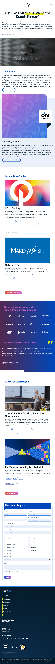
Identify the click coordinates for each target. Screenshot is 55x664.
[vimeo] (23, 638)
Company (9, 523)
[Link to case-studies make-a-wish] (33, 316)
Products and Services (10, 220)
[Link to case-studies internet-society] (33, 324)
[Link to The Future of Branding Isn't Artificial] (27, 452)
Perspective (28, 428)
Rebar (47, 660)
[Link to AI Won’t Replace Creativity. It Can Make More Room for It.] (27, 398)
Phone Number (34, 517)
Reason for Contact (8, 556)
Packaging (19, 223)
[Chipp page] (23, 647)
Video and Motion (9, 226)
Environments (26, 223)
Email (5, 517)
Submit (7, 577)
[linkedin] (3, 638)
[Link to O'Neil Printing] (27, 193)
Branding (45, 220)
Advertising (42, 223)
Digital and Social (37, 220)
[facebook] (7, 638)
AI (6, 541)
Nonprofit (8, 274)
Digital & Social (10, 544)
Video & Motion (10, 547)
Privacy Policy (5, 662)
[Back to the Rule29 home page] (27, 5)
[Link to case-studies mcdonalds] (9, 316)
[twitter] (11, 638)
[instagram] (15, 638)
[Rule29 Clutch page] (14, 647)
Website (9, 529)
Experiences (34, 223)
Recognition (8, 428)
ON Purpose (41, 147)
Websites (7, 223)
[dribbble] (19, 638)
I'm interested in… (11, 536)
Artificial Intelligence (27, 220)
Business (15, 428)
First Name (6, 511)
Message (5, 563)
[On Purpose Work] (5, 647)
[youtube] (27, 638)
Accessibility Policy (12, 662)
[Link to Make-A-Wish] (27, 250)
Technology (35, 428)
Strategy (19, 220)
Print (13, 223)
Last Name (30, 511)
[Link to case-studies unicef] (45, 316)
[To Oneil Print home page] (9, 653)
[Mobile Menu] (44, 5)
